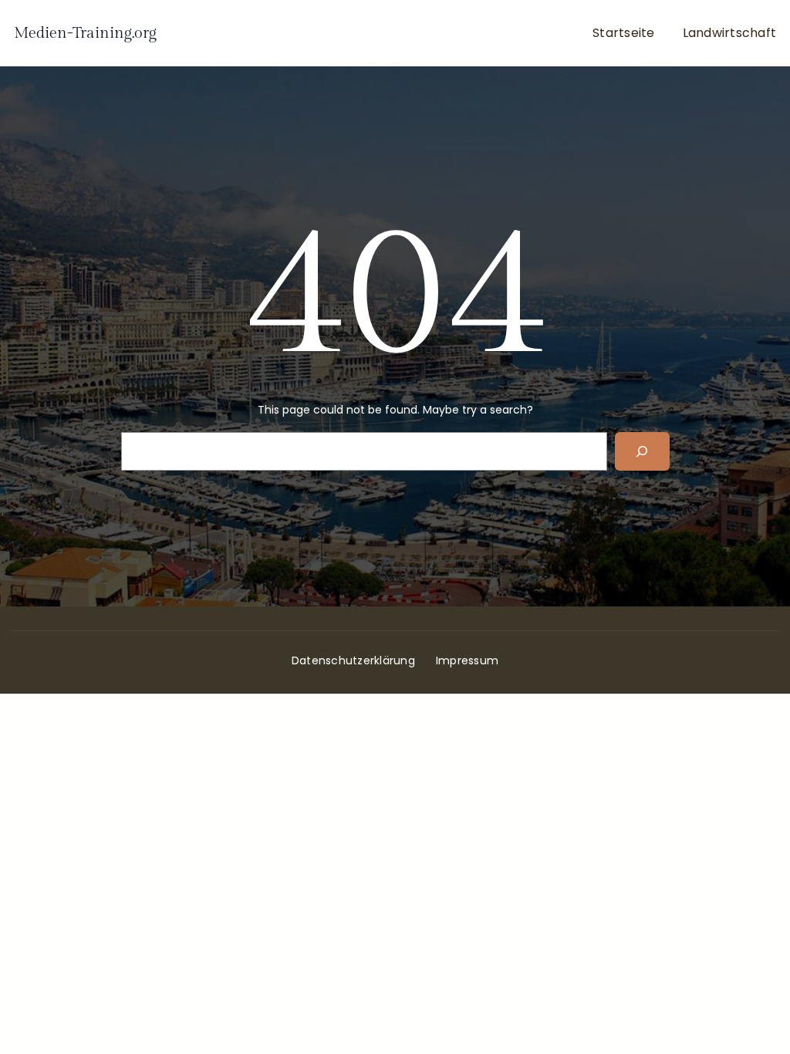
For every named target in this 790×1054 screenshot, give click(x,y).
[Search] (642, 451)
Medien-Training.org (85, 33)
